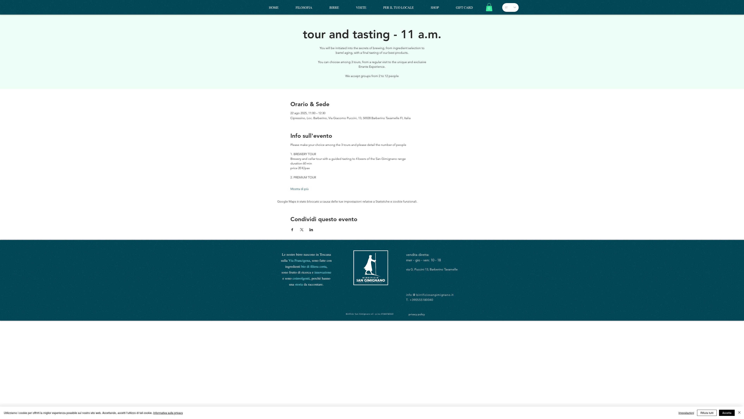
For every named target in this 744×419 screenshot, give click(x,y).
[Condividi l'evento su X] (302, 229)
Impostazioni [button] (686, 413)
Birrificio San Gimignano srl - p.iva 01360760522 (369, 314)
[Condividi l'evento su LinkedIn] (311, 229)
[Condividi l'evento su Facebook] (292, 229)
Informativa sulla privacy (168, 413)
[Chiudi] (739, 413)
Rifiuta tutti (706, 413)
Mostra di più (299, 189)
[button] (489, 7)
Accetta (726, 413)
